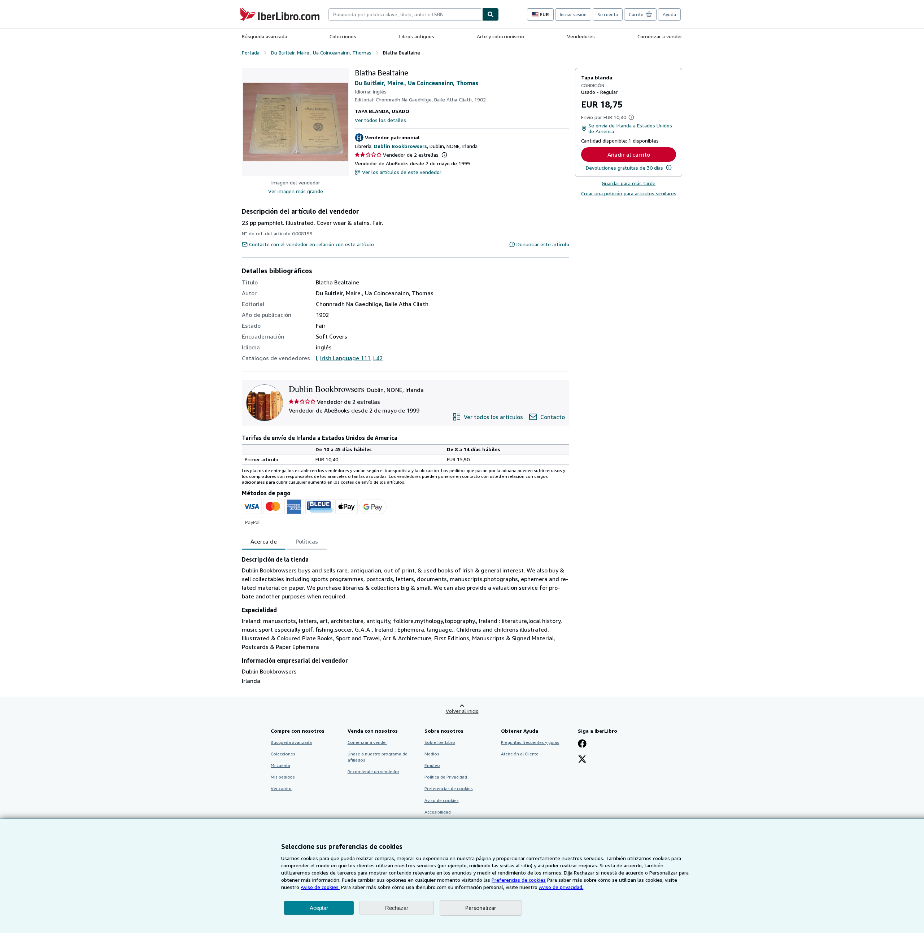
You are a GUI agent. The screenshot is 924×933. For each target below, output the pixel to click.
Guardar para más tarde (628, 183)
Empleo (432, 765)
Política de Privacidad (445, 777)
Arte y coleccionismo (500, 36)
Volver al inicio (462, 711)
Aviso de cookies (441, 800)
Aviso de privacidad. (561, 887)
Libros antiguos (416, 36)
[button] (295, 122)
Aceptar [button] (319, 908)
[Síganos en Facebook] (582, 744)
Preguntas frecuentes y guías (530, 742)
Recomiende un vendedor (373, 771)
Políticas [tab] (307, 541)
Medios (431, 754)
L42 (378, 358)
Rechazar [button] (396, 908)
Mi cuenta (280, 765)
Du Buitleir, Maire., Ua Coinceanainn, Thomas (416, 83)
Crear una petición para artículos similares (628, 193)
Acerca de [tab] (263, 541)
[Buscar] (490, 14)
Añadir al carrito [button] (628, 154)
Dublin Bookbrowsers (400, 146)
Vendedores (581, 36)
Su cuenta (607, 14)
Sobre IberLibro (439, 742)
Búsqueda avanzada (264, 36)
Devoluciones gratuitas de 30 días (624, 168)
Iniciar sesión (573, 14)
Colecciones (343, 36)
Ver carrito (281, 788)
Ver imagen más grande (295, 191)
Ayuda (669, 14)
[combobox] (405, 14)
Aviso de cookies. (320, 887)
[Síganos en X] (582, 760)
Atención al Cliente (520, 754)
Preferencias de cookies (519, 880)
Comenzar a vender (659, 36)
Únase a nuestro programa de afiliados (377, 757)
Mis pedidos (283, 777)
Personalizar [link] (480, 907)
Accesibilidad (437, 812)
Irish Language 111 (345, 358)
